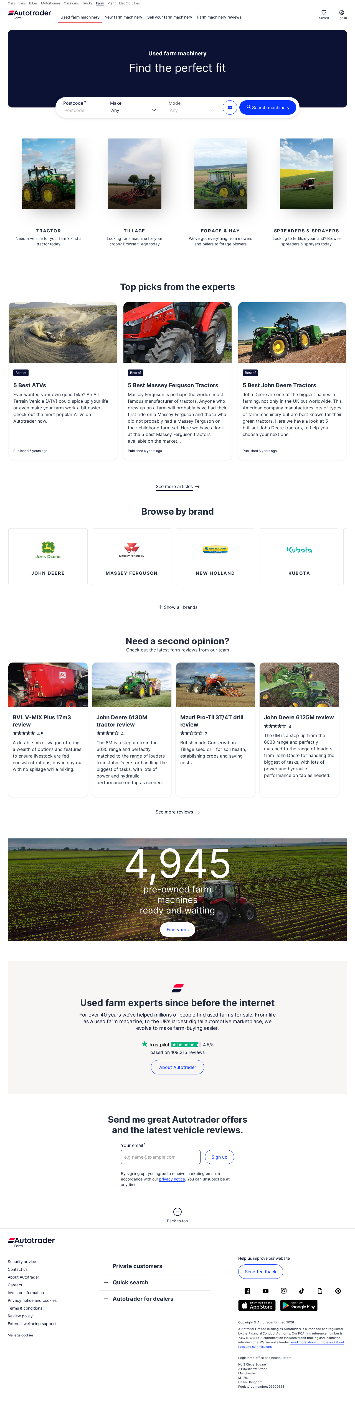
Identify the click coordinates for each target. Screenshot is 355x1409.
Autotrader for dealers (143, 1298)
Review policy (20, 1315)
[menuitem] (80, 17)
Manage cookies (21, 1335)
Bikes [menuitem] (33, 3)
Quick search (130, 1282)
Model (175, 103)
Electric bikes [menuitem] (129, 3)
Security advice (22, 1261)
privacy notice (172, 1179)
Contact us (17, 1269)
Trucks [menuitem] (87, 3)
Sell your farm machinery (169, 17)
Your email (132, 1145)
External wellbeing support (32, 1323)
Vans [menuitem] (22, 3)
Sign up (219, 1157)
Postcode (73, 103)
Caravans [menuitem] (71, 3)
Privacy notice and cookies (32, 1300)
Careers (15, 1284)
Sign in (341, 18)
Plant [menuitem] (112, 3)
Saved (324, 18)
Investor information (26, 1292)
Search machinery (271, 107)
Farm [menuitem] (100, 3)
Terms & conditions (25, 1308)
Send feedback (261, 1271)
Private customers (137, 1266)
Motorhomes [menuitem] (50, 3)
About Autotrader (177, 1067)
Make (115, 103)
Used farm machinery (80, 17)
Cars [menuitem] (11, 3)
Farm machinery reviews (219, 17)
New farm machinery (123, 17)
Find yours (178, 929)
